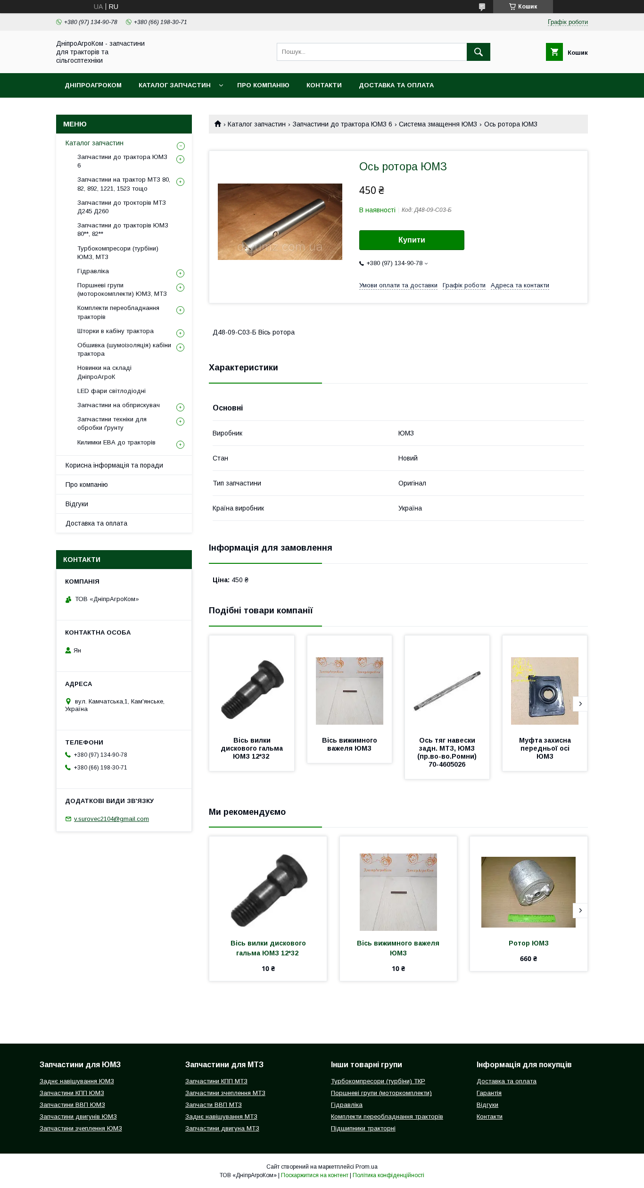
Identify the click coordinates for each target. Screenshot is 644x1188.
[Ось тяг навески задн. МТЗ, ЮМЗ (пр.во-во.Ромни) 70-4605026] (447, 683)
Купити (411, 240)
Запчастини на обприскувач (118, 405)
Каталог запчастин (175, 85)
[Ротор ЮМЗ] (528, 884)
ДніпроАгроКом (93, 85)
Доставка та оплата (396, 85)
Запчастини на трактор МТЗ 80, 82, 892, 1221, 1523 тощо (123, 184)
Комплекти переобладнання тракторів (118, 312)
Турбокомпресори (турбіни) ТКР (378, 1081)
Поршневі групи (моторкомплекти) (381, 1092)
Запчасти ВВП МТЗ (213, 1104)
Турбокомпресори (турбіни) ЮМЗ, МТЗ (117, 252)
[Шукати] (478, 52)
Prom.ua (366, 1166)
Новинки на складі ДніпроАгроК (104, 372)
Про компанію (263, 85)
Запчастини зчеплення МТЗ (225, 1092)
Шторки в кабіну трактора (115, 331)
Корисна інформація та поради (114, 465)
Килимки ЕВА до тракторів (116, 442)
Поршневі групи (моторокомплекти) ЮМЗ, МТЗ (122, 289)
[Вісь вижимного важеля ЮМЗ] (349, 683)
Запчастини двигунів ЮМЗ (78, 1116)
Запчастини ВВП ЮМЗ (72, 1104)
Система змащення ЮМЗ (438, 124)
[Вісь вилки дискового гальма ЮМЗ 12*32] (251, 683)
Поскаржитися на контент (314, 1175)
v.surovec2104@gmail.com (111, 818)
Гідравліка (93, 271)
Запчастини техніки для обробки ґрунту (112, 423)
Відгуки (77, 504)
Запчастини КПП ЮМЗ (72, 1092)
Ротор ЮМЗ (529, 943)
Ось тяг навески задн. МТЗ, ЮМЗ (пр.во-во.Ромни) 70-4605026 (448, 752)
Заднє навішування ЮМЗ (77, 1081)
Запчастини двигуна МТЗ (222, 1128)
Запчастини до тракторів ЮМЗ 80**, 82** (122, 229)
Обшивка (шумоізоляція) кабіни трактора (124, 349)
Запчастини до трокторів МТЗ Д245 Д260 (121, 207)
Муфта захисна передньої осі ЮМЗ (546, 748)
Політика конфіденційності (388, 1175)
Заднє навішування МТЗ (221, 1116)
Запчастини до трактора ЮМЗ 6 (342, 124)
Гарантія (489, 1092)
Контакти (324, 85)
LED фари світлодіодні (111, 390)
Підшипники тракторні (363, 1128)
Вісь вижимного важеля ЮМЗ (350, 744)
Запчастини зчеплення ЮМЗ (81, 1128)
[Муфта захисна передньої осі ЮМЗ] (545, 683)
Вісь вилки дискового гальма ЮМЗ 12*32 (253, 748)
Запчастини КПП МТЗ (216, 1081)
